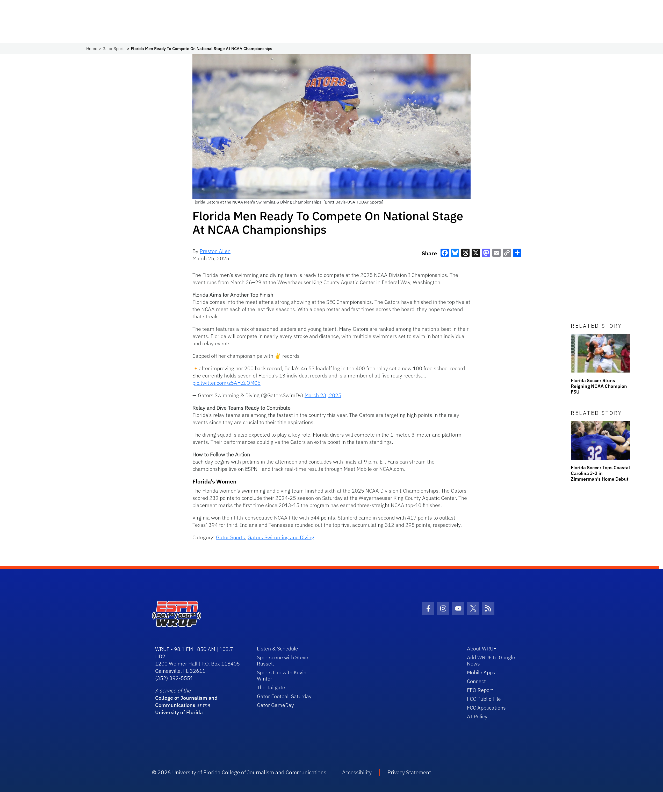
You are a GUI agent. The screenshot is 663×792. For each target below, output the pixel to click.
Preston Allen (215, 251)
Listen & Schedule (277, 648)
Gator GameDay (275, 705)
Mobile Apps (481, 672)
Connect (476, 681)
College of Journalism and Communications (186, 701)
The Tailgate (271, 687)
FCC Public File (484, 698)
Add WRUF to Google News (491, 660)
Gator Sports (114, 48)
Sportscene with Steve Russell (282, 660)
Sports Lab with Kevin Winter (281, 675)
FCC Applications (486, 707)
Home (91, 48)
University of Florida (179, 712)
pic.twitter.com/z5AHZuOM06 (226, 382)
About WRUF (481, 648)
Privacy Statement (409, 772)
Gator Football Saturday (284, 696)
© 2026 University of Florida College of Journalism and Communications (239, 772)
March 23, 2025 (323, 395)
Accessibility (357, 772)
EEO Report (480, 689)
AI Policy (477, 716)
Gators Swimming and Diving (281, 537)
